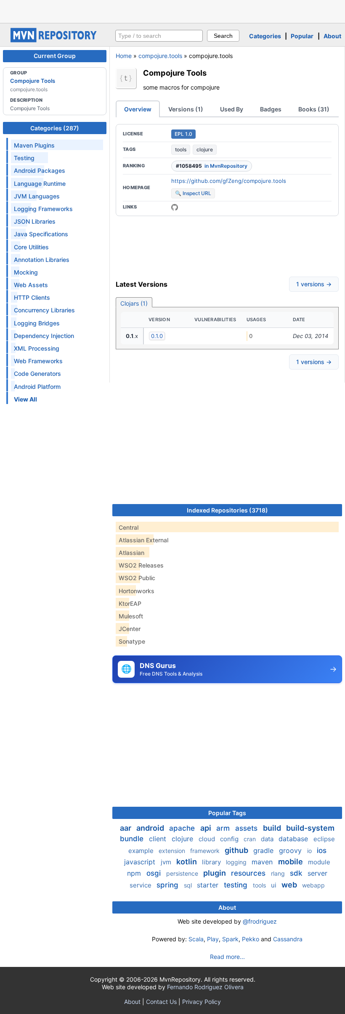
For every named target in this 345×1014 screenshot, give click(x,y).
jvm (167, 862)
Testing (24, 157)
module (319, 862)
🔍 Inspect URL (193, 193)
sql (189, 885)
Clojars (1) (134, 303)
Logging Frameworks (43, 208)
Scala (196, 939)
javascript (140, 862)
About (332, 36)
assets (247, 828)
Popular (302, 36)
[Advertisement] (172, 10)
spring (168, 885)
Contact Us (161, 1001)
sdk (297, 873)
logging (237, 862)
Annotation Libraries (41, 259)
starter (208, 885)
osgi (154, 873)
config (230, 839)
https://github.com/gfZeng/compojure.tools (228, 180)
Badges (270, 109)
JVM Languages (37, 196)
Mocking (26, 272)
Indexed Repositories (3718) (227, 510)
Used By (231, 109)
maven (263, 862)
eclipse (324, 839)
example (141, 851)
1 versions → (314, 284)
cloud (208, 839)
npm (135, 873)
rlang (279, 873)
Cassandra (288, 939)
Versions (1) (185, 109)
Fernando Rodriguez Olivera (205, 986)
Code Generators (37, 373)
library (212, 862)
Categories (265, 36)
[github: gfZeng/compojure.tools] (174, 207)
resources (249, 873)
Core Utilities (31, 247)
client (158, 838)
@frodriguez (260, 921)
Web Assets (31, 284)
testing (236, 885)
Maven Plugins (34, 145)
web (290, 884)
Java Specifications (41, 234)
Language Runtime (40, 183)
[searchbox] (159, 36)
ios (321, 850)
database (294, 838)
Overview (137, 109)
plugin (215, 873)
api (206, 828)
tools (180, 149)
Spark (230, 939)
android (151, 828)
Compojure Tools (32, 80)
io (310, 850)
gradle (264, 850)
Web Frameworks (38, 360)
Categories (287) (54, 128)
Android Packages (39, 170)
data (268, 839)
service (141, 885)
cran (250, 838)
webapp (313, 885)
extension (173, 850)
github (237, 850)
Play (213, 939)
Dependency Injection (44, 335)
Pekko (250, 939)
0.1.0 (157, 336)
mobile (291, 861)
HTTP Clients (32, 297)
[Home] (55, 40)
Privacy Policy (201, 1001)
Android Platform (37, 386)
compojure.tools (160, 55)
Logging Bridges (37, 323)
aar (126, 828)
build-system (310, 828)
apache (183, 828)
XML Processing (36, 348)
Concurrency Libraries (44, 310)
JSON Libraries (35, 221)
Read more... (227, 956)
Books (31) (313, 109)
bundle (133, 838)
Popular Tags (227, 812)
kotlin (187, 861)
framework (205, 850)
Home (124, 55)
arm (224, 828)
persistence (183, 873)
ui (274, 885)
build (273, 828)
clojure (204, 149)
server (317, 873)
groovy (291, 850)
